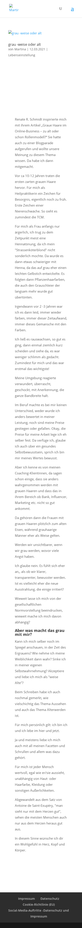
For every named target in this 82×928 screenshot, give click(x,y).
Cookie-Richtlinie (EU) (39, 904)
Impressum (26, 898)
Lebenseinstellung (21, 55)
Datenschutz (49, 898)
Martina (20, 49)
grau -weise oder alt (24, 44)
